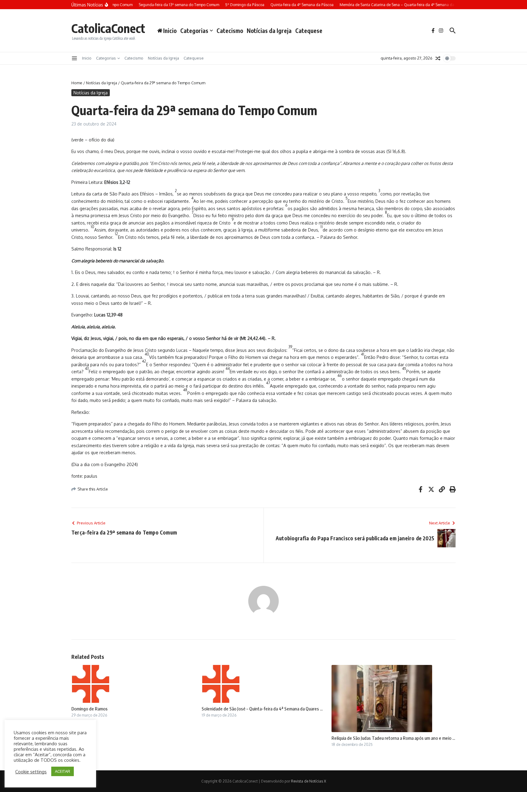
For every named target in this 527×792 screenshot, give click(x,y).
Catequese (308, 30)
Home (76, 82)
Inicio (86, 58)
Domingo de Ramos (89, 708)
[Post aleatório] (438, 58)
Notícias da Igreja (269, 30)
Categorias (194, 30)
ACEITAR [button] (62, 771)
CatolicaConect (108, 28)
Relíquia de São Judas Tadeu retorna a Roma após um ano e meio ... (393, 738)
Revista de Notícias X (308, 781)
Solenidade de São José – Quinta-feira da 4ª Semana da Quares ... (262, 708)
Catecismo (230, 30)
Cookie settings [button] (31, 771)
